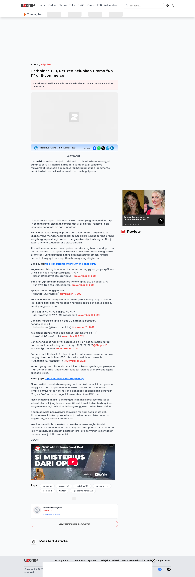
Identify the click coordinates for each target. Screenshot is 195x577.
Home (42, 5)
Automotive (110, 5)
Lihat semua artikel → (53, 514)
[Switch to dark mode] (167, 5)
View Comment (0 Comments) (74, 524)
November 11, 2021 (85, 276)
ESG (99, 5)
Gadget (52, 5)
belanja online (102, 486)
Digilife (81, 5)
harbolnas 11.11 (82, 486)
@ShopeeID (100, 345)
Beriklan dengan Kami (158, 560)
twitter (62, 491)
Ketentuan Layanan (85, 560)
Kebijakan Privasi (110, 560)
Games (91, 5)
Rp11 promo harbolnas (83, 491)
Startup (63, 5)
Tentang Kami (61, 560)
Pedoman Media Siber (134, 560)
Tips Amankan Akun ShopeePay (64, 378)
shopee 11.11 (64, 486)
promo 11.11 (47, 491)
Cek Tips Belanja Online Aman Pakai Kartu (71, 263)
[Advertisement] (13, 66)
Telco (72, 5)
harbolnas (47, 486)
